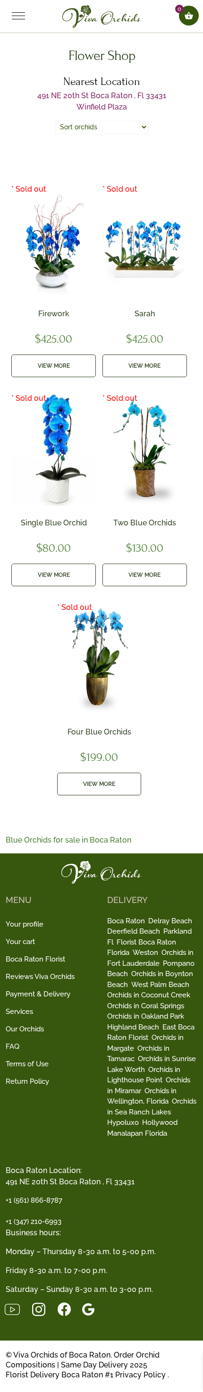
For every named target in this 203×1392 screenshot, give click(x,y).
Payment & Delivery (38, 994)
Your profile (24, 924)
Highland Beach (133, 1027)
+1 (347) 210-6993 (33, 1221)
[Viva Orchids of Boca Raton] (102, 15)
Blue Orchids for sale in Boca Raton (68, 839)
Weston (145, 952)
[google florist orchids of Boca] (93, 1309)
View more (54, 366)
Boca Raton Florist (35, 959)
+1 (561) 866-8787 (34, 1200)
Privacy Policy (140, 1374)
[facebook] (70, 1309)
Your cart (20, 941)
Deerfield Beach (133, 931)
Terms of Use (27, 1064)
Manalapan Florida (137, 1133)
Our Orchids (25, 1029)
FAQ (12, 1046)
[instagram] (44, 1309)
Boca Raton (126, 921)
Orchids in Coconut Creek (148, 995)
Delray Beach (170, 921)
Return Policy (27, 1081)
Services (19, 1011)
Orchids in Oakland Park (145, 1016)
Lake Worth (126, 1069)
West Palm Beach (160, 984)
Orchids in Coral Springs (145, 1006)
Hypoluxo (123, 1122)
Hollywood (160, 1122)
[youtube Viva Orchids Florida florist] (18, 1309)
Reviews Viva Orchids (40, 976)
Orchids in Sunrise (167, 1059)
